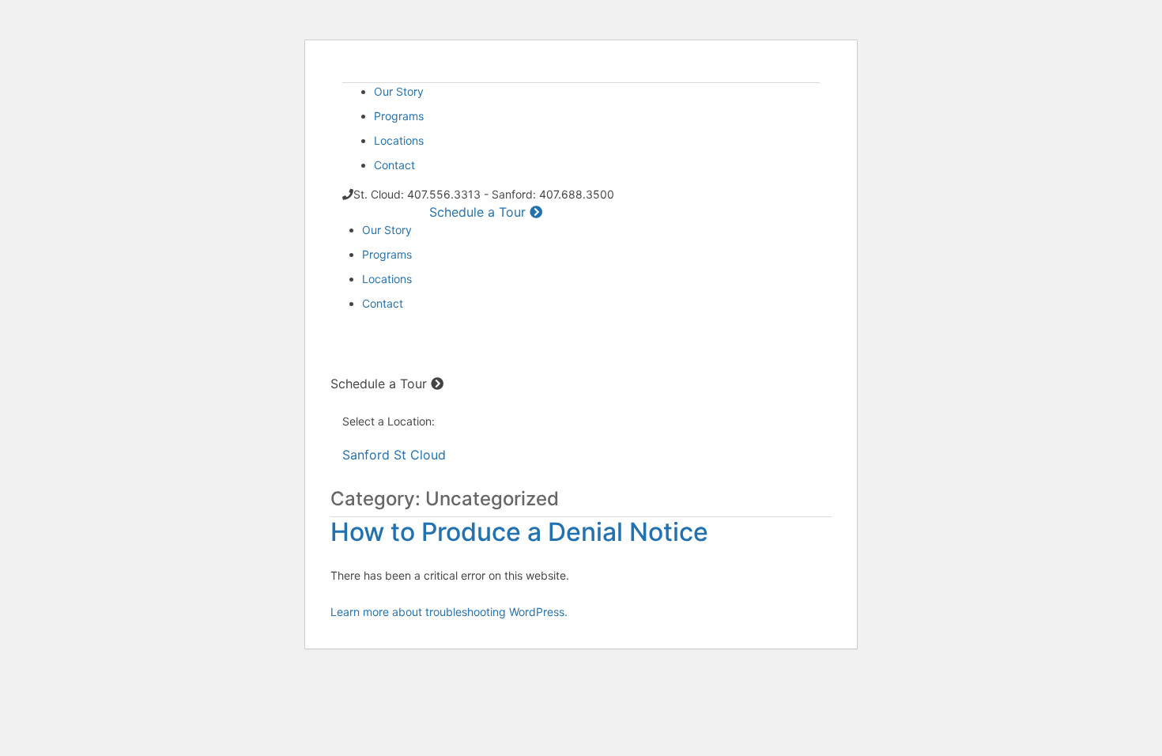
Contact (394, 165)
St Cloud (420, 455)
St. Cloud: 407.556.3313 (405, 332)
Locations (399, 140)
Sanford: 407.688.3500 (402, 349)
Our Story (399, 91)
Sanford (366, 455)
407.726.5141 (388, 212)
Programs (399, 116)
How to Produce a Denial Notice (519, 531)
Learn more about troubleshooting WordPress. (449, 611)
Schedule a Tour (479, 212)
